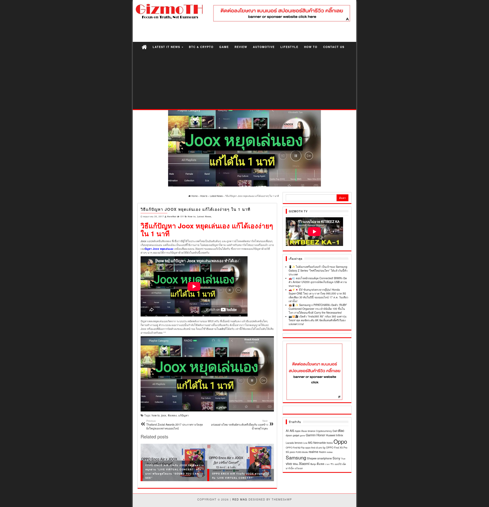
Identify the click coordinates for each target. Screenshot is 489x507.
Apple (297, 430)
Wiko (295, 464)
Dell (335, 431)
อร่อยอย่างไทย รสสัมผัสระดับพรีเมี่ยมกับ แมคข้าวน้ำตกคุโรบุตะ (239, 424)
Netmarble (319, 442)
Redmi (322, 451)
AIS (292, 430)
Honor (321, 435)
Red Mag (239, 499)
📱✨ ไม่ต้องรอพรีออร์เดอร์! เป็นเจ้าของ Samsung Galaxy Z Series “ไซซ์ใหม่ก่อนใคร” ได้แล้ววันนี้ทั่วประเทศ (318, 270)
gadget (296, 435)
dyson (289, 435)
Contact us (333, 47)
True (343, 458)
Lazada (290, 443)
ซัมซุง (313, 464)
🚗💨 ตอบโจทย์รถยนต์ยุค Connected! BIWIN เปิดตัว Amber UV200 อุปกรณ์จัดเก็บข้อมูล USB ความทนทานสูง (318, 282)
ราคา (327, 464)
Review (241, 47)
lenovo (299, 443)
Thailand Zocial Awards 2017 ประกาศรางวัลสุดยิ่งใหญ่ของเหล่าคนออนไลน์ (174, 424)
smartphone (324, 458)
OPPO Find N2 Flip (295, 447)
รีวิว (332, 464)
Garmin (311, 435)
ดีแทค (320, 464)
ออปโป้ (338, 464)
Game (224, 47)
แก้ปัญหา (183, 415)
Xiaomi (304, 463)
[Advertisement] (244, 80)
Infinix (339, 435)
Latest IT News (167, 47)
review (330, 451)
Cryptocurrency (324, 430)
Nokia (330, 442)
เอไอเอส (299, 468)
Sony (336, 458)
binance (311, 430)
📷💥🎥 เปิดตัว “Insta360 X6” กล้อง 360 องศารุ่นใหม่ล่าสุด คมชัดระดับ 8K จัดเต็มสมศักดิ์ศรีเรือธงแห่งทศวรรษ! (318, 320)
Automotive (264, 47)
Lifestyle (289, 47)
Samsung (296, 457)
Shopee (312, 458)
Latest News (204, 216)
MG (310, 443)
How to (310, 47)
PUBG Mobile (302, 452)
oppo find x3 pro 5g (315, 447)
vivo (289, 463)
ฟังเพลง (172, 415)
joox (163, 415)
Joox (143, 241)
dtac (341, 430)
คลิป (222, 329)
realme (313, 451)
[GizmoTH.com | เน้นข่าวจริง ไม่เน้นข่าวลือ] (144, 47)
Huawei (330, 435)
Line (305, 442)
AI (287, 430)
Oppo (340, 441)
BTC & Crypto (201, 47)
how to (156, 415)
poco (292, 452)
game (302, 435)
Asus (304, 431)
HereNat (171, 216)
